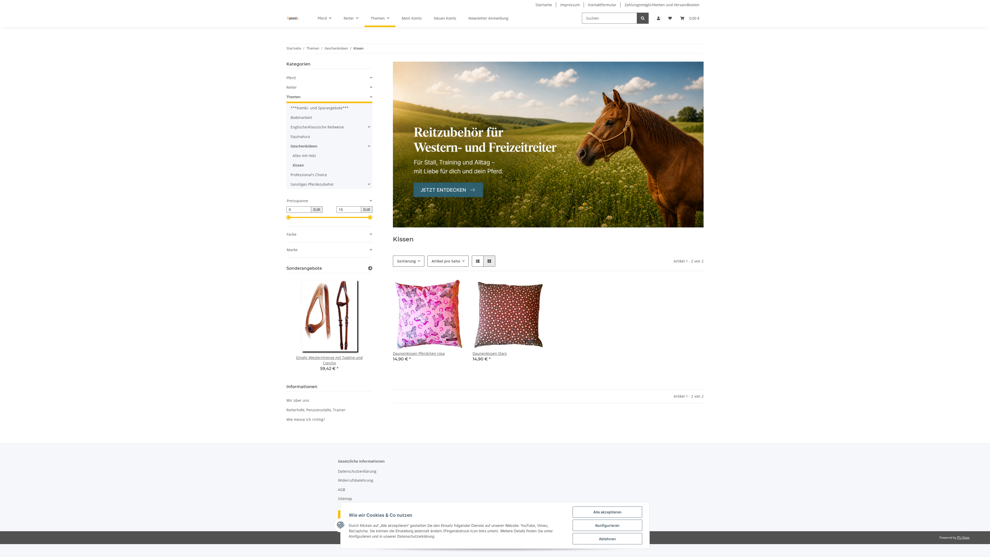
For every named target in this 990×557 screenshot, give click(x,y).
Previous (299, 328)
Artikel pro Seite (446, 261)
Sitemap (345, 498)
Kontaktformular (602, 4)
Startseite (543, 4)
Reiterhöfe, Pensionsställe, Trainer (315, 409)
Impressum (570, 4)
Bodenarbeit (301, 117)
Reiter (291, 87)
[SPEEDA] (292, 18)
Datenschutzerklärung (357, 471)
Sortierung (406, 261)
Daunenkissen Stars (490, 353)
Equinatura (300, 136)
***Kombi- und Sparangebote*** (320, 107)
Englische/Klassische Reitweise (317, 127)
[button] (658, 18)
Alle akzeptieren (607, 512)
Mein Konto (412, 18)
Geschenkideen (304, 146)
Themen (293, 96)
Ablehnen (607, 539)
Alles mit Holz (304, 155)
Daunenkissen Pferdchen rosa (419, 353)
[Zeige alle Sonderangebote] (370, 268)
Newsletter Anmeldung (488, 18)
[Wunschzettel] (670, 18)
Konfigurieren (607, 525)
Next (359, 328)
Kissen (298, 165)
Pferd (291, 77)
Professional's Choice (309, 174)
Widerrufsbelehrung (355, 480)
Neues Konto (445, 18)
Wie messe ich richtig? (305, 419)
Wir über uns (297, 400)
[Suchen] (643, 18)
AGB (341, 489)
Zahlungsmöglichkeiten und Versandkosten (662, 4)
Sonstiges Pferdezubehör (312, 184)
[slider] (288, 217)
